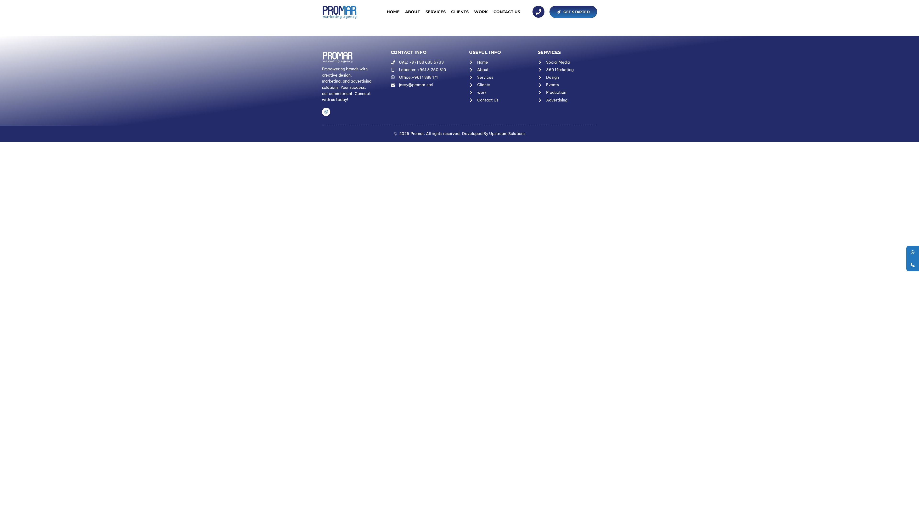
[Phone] (912, 264)
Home (393, 12)
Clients (459, 12)
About (412, 12)
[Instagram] (326, 112)
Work (481, 12)
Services (436, 12)
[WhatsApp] (912, 252)
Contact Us (506, 12)
